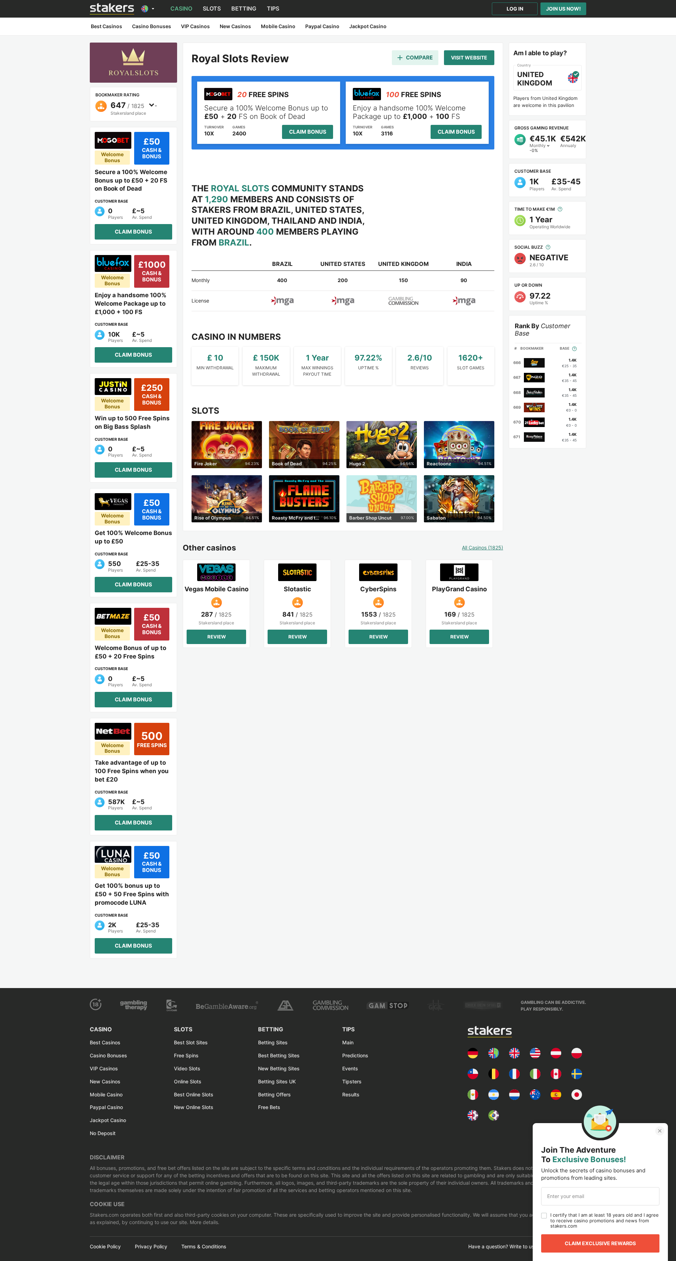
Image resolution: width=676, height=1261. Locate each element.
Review (216, 636)
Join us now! (563, 9)
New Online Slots (193, 1107)
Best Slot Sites (191, 1042)
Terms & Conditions (203, 1246)
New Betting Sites (279, 1068)
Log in (515, 9)
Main (347, 1042)
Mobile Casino (106, 1094)
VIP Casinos (104, 1068)
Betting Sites (273, 1042)
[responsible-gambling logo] (285, 1005)
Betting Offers (274, 1094)
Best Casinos (105, 1042)
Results (350, 1094)
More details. (203, 1222)
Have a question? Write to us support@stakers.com (527, 1246)
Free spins (186, 1055)
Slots (212, 8)
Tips (273, 8)
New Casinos (105, 1081)
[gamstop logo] (388, 1005)
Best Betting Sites (279, 1055)
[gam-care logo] (171, 1005)
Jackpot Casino (108, 1120)
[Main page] (112, 8)
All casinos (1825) (482, 547)
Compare (419, 57)
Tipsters (352, 1081)
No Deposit (102, 1133)
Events (350, 1068)
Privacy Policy (151, 1246)
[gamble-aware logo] (227, 1005)
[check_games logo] (483, 1005)
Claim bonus (133, 231)
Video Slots (187, 1068)
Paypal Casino (106, 1107)
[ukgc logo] (330, 1005)
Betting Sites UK (277, 1081)
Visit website (469, 57)
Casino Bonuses (108, 1055)
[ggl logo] (436, 1005)
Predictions (355, 1055)
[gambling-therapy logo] (134, 1005)
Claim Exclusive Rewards (600, 1243)
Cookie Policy (105, 1246)
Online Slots (187, 1081)
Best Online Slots (193, 1094)
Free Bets (269, 1107)
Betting (243, 8)
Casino (181, 8)
